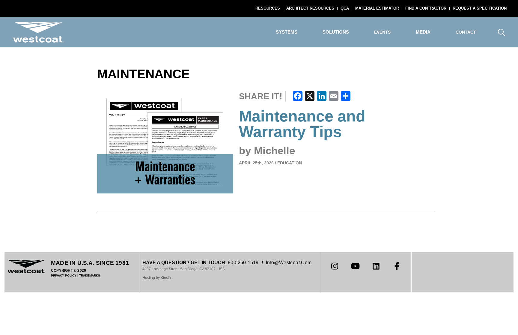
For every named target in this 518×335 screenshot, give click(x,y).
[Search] (501, 32)
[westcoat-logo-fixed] (38, 32)
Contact (466, 32)
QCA (345, 8)
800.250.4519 (243, 262)
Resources (267, 8)
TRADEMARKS (89, 275)
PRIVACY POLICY (63, 275)
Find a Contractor (425, 8)
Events (382, 32)
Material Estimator (377, 8)
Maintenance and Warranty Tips (302, 123)
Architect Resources (310, 8)
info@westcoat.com (289, 262)
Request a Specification (480, 8)
